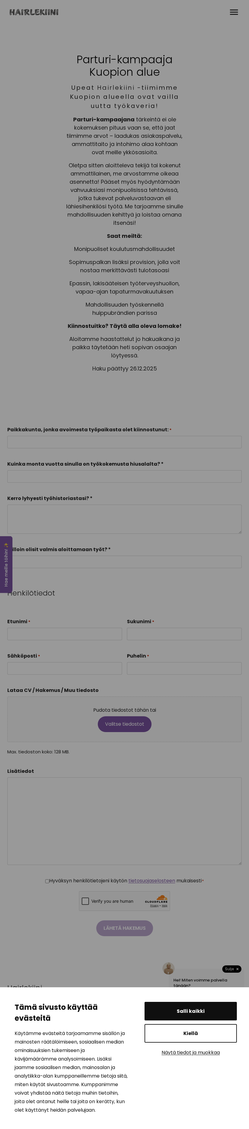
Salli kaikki (191, 1011)
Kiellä (190, 1033)
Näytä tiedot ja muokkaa (191, 1052)
